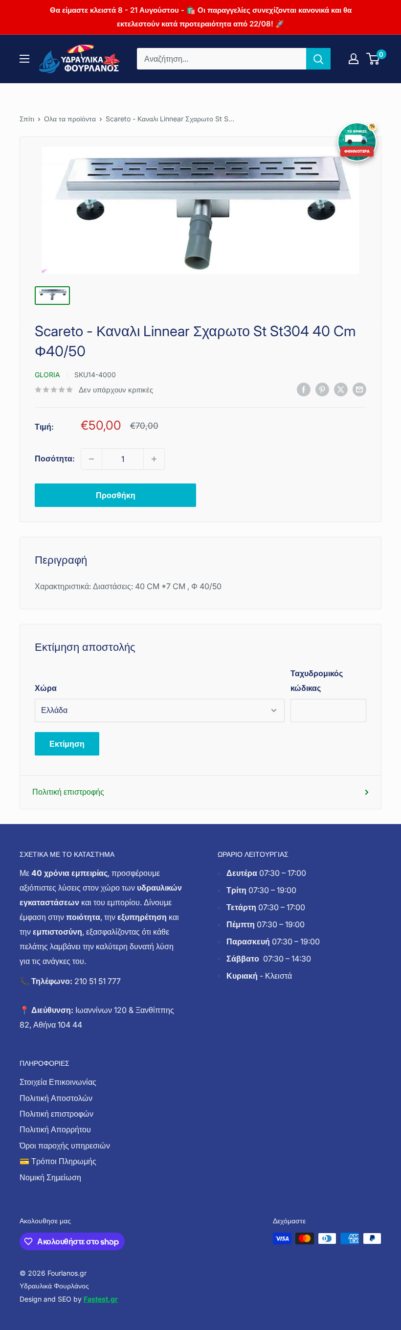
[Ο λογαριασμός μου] (353, 58)
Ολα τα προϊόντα (70, 119)
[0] (373, 59)
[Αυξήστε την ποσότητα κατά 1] (154, 459)
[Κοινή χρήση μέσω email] (359, 389)
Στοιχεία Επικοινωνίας (58, 1082)
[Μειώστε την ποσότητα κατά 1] (91, 459)
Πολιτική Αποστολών (56, 1098)
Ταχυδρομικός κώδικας (316, 680)
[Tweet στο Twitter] (341, 389)
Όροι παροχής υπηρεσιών (65, 1145)
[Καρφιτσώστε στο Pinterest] (322, 389)
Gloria (47, 374)
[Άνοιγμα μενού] (24, 59)
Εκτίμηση (67, 744)
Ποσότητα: (55, 458)
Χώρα (46, 688)
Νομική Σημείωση (50, 1177)
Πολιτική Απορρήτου (55, 1129)
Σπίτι (27, 119)
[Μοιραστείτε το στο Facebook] (304, 389)
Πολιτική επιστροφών (56, 1114)
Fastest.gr (101, 1299)
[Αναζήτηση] (318, 58)
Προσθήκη (115, 495)
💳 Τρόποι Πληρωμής (58, 1161)
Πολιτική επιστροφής (68, 792)
